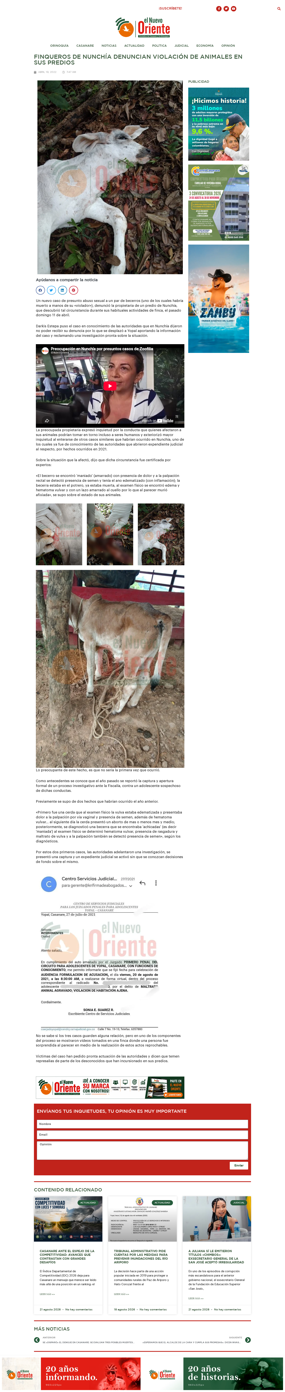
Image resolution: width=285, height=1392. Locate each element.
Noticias (109, 46)
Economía (205, 46)
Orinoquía (59, 46)
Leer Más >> (47, 1294)
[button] (279, 9)
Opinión (228, 46)
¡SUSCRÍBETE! (170, 8)
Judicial (181, 46)
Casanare (85, 46)
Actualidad (134, 46)
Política (159, 46)
